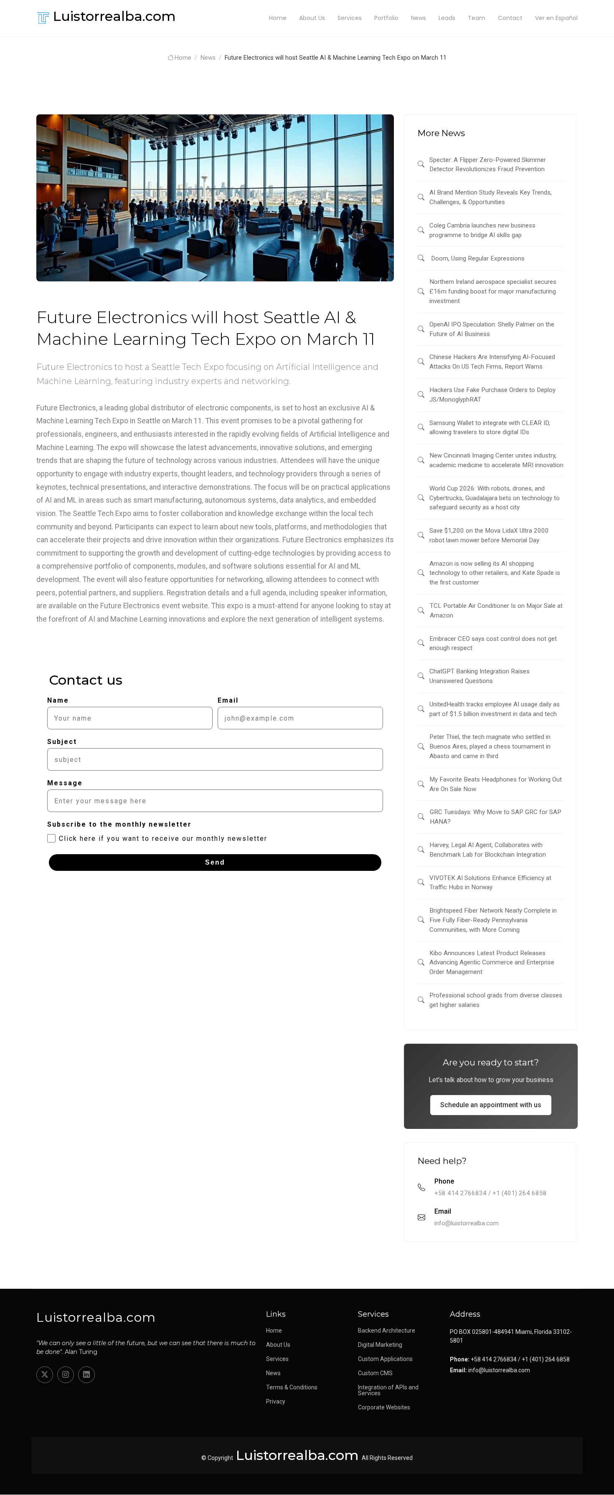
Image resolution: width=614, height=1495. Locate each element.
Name (58, 700)
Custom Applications (385, 1359)
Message (65, 783)
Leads (447, 18)
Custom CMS (375, 1373)
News (418, 18)
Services (349, 18)
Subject (62, 742)
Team (476, 18)
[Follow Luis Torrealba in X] (44, 1374)
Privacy (275, 1401)
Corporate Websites (384, 1407)
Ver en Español (556, 18)
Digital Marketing (380, 1345)
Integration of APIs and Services (388, 1390)
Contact (510, 18)
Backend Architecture (386, 1330)
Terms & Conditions (291, 1387)
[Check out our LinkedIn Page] (86, 1374)
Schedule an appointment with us (490, 1105)
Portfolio (386, 18)
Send (215, 862)
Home (278, 18)
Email (228, 700)
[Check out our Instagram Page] (65, 1374)
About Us (312, 18)
